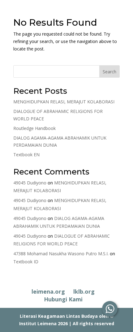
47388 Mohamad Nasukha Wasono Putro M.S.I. (61, 254)
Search (109, 72)
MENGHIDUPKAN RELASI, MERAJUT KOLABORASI (63, 102)
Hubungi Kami (63, 299)
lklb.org (84, 291)
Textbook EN (26, 154)
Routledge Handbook (34, 128)
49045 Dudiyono (29, 183)
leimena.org (48, 291)
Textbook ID (25, 262)
